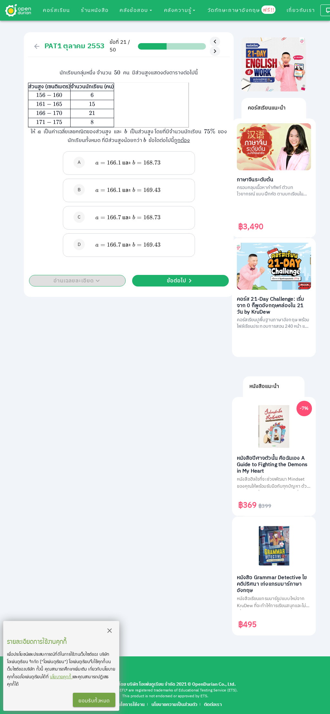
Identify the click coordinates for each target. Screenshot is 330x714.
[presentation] (117, 73)
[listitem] (129, 163)
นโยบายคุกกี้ (61, 676)
